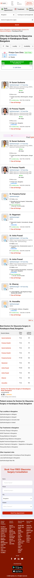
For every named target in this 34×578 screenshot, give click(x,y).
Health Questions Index (20, 532)
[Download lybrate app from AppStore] (17, 572)
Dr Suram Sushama (17, 82)
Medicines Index (20, 543)
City (3, 494)
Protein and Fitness (4, 532)
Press (28, 542)
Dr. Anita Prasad (16, 235)
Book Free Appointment (29, 3)
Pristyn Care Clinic (16, 52)
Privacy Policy (28, 536)
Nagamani (4, 363)
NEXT (30, 320)
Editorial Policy (28, 539)
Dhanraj (4, 378)
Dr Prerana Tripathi (17, 109)
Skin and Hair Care (3, 535)
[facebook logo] (11, 559)
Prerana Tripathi (6, 343)
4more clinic (14, 248)
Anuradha (4, 383)
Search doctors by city (12, 527)
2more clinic (14, 272)
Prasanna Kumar (6, 358)
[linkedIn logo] (18, 559)
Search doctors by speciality (12, 536)
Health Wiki (21, 525)
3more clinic (14, 124)
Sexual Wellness (3, 538)
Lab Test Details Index (20, 550)
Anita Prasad (5, 368)
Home (1, 29)
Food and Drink (3, 545)
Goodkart (3, 527)
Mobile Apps (29, 530)
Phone (4, 486)
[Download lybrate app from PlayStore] (17, 568)
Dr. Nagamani (15, 215)
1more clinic (14, 224)
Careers (28, 529)
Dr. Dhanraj (14, 284)
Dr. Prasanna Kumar (18, 194)
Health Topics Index (21, 540)
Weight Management (4, 542)
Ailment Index (20, 546)
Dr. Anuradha (15, 301)
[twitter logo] (15, 559)
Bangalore (7, 29)
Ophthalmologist (16, 29)
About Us (28, 525)
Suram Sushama (6, 338)
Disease (4, 502)
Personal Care (3, 548)
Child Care (3, 550)
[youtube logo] (22, 559)
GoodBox (3, 552)
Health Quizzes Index (20, 536)
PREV (4, 320)
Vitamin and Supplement (4, 529)
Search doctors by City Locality (12, 531)
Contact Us (29, 527)
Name (3, 479)
